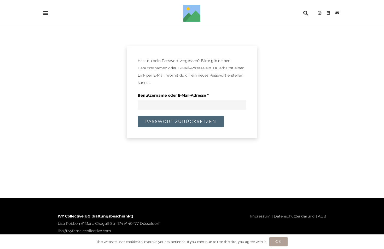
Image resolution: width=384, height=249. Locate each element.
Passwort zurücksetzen (180, 121)
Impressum (260, 216)
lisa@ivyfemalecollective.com (84, 230)
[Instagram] (319, 13)
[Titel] (191, 13)
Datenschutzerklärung (294, 216)
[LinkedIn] (328, 13)
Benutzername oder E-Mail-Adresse (184, 95)
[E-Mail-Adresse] (337, 13)
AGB (322, 216)
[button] (45, 13)
